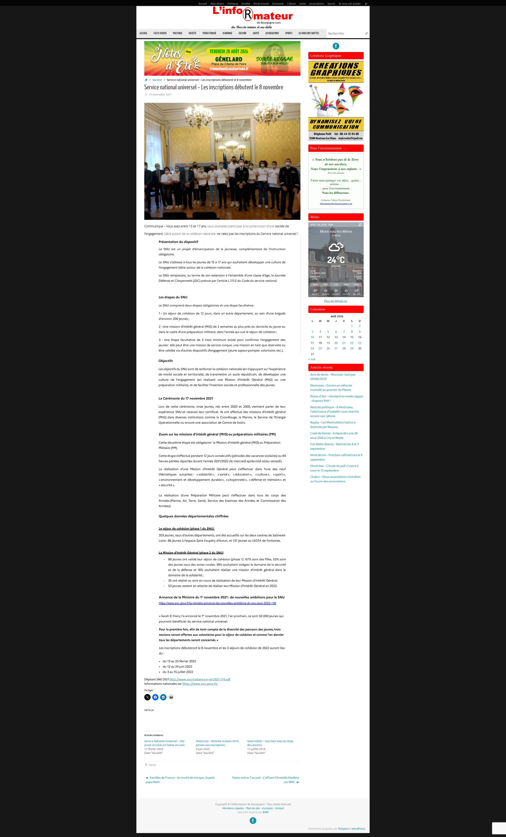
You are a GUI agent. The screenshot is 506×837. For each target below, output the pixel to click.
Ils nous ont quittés (350, 3)
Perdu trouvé (261, 3)
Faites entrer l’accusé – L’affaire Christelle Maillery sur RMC (265, 780)
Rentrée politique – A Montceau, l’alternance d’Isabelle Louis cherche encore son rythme (334, 411)
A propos (267, 808)
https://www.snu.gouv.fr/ (199, 684)
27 (336, 348)
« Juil (311, 359)
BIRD (265, 812)
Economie (278, 3)
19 (328, 343)
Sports (331, 3)
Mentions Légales (233, 808)
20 (336, 343)
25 (320, 348)
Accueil (203, 3)
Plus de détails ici (335, 301)
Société (246, 3)
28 (344, 348)
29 (351, 348)
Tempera (343, 828)
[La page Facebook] (336, 46)
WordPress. (359, 828)
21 (344, 343)
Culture (291, 3)
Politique (233, 3)
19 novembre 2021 (160, 94)
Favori (152, 765)
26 (328, 348)
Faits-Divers (217, 3)
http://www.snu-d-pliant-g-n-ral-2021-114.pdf (200, 679)
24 (312, 348)
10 (312, 337)
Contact (279, 808)
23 (359, 343)
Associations (316, 3)
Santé (302, 3)
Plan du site (253, 808)
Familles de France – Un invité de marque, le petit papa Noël (180, 780)
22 (351, 343)
